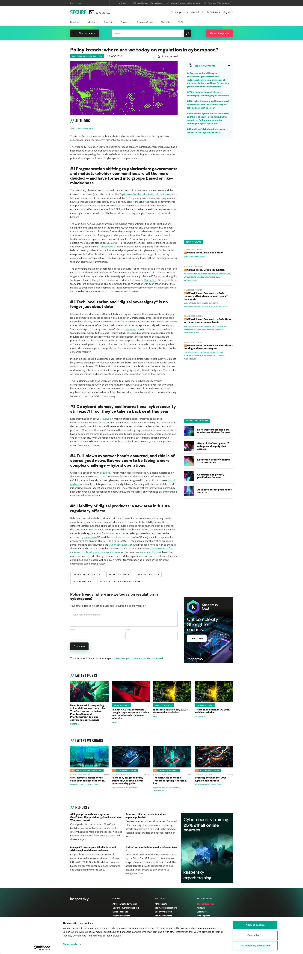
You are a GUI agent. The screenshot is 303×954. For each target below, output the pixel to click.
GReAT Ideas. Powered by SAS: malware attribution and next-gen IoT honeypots (206, 295)
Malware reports (163, 705)
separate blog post (150, 552)
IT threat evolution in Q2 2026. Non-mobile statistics (170, 711)
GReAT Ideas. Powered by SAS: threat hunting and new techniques (208, 347)
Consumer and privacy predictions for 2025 (210, 476)
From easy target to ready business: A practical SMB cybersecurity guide (127, 780)
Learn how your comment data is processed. (138, 658)
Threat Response (205, 903)
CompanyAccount (179, 12)
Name (73, 629)
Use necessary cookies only (255, 945)
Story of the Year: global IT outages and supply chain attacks (213, 446)
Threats (116, 899)
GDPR (180, 22)
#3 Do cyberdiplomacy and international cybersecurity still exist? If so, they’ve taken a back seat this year (208, 104)
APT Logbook (204, 915)
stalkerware (90, 537)
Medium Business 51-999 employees (185, 3)
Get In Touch (197, 12)
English (226, 12)
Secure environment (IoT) (126, 907)
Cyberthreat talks (127, 770)
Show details (70, 944)
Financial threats (121, 915)
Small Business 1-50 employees (150, 3)
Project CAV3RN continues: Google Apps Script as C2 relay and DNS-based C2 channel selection (130, 714)
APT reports (161, 903)
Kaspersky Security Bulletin (87, 56)
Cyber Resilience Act (120, 544)
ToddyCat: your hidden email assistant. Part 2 (151, 849)
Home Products (122, 3)
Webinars (202, 911)
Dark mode (215, 12)
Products (108, 22)
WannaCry (150, 280)
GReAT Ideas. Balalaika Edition (205, 252)
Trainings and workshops (88, 770)
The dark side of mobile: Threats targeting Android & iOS (170, 780)
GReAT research (121, 705)
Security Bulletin (163, 911)
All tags (201, 907)
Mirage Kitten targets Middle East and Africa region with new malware (93, 849)
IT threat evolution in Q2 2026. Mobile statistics (212, 711)
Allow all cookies (255, 925)
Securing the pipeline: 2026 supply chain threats (210, 779)
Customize (253, 935)
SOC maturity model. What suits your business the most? (87, 779)
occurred (105, 472)
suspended (107, 246)
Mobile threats (120, 911)
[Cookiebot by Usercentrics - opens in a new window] (42, 947)
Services (125, 22)
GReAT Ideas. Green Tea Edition (206, 269)
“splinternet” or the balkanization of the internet (146, 194)
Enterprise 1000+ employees (219, 3)
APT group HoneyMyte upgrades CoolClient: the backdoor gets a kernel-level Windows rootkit (96, 817)
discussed (130, 329)
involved (106, 418)
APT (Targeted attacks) (125, 903)
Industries (92, 22)
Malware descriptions (166, 907)
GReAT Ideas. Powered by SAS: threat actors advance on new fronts (208, 321)
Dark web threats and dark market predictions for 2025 (213, 431)
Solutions (74, 22)
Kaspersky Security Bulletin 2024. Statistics (213, 461)
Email (128, 629)
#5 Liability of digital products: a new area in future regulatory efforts (206, 131)
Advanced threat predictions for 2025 (214, 491)
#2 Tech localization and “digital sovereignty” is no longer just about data (208, 94)
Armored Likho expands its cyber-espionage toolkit (145, 816)
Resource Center (145, 22)
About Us (165, 22)
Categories (160, 899)
